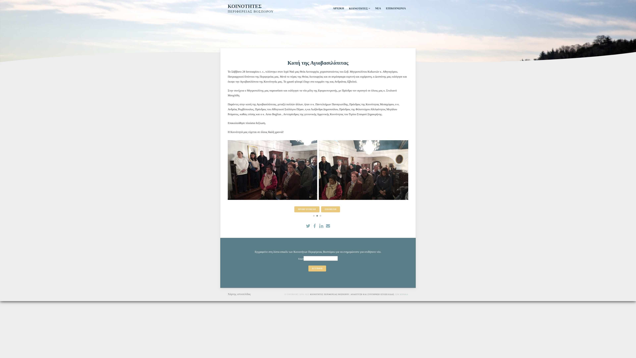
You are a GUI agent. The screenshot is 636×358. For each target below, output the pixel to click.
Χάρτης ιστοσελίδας (239, 294)
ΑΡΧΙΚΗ (338, 8)
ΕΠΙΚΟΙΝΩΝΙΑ (396, 8)
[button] (314, 215)
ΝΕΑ (378, 8)
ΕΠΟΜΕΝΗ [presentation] (330, 209)
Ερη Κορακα (401, 294)
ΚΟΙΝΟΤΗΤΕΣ (245, 6)
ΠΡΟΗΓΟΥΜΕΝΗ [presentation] (307, 209)
